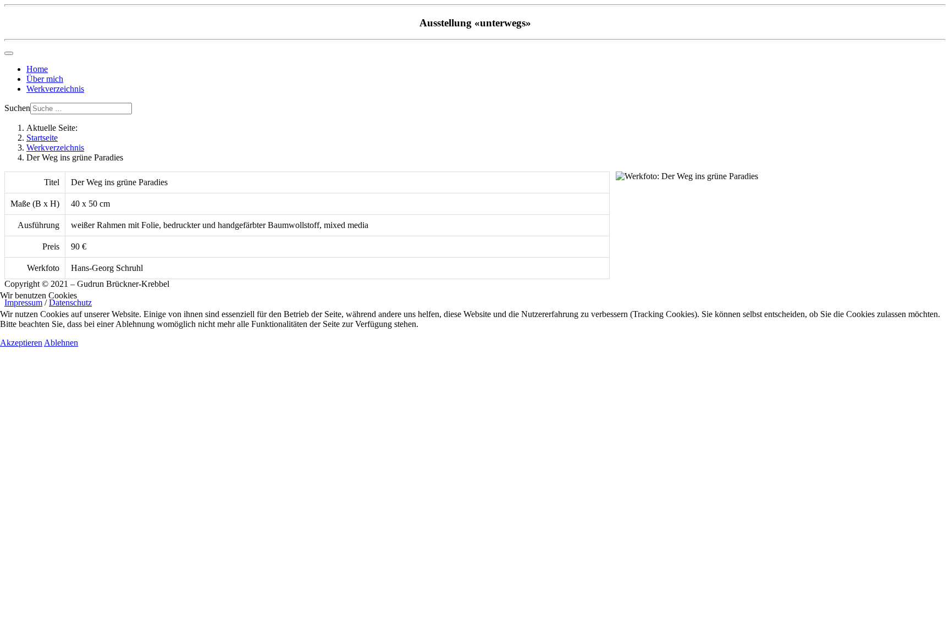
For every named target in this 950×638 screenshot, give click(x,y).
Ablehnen (61, 342)
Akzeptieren (21, 342)
